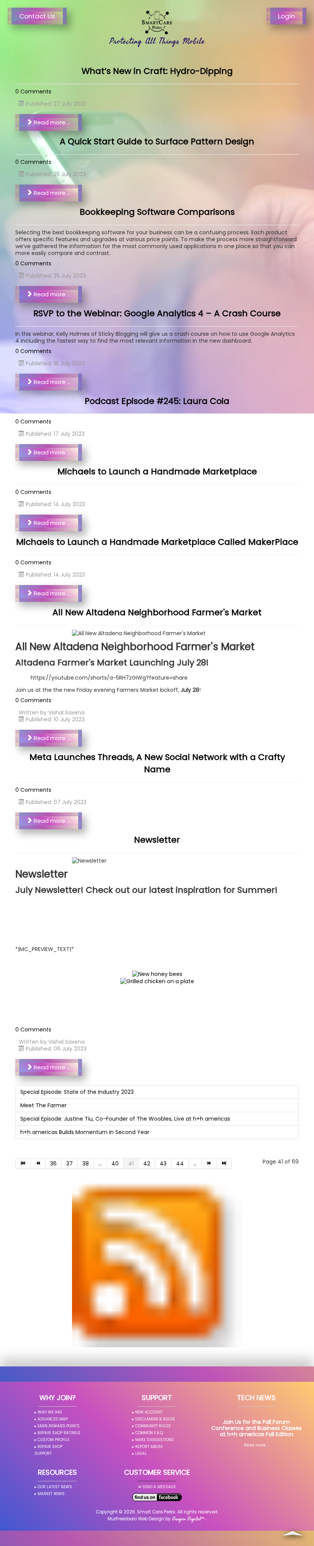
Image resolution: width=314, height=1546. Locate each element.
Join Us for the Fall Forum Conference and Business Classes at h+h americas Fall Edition (256, 1428)
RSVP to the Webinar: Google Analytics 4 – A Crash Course (157, 313)
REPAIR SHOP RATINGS (59, 1432)
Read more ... (51, 122)
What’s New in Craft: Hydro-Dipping (157, 71)
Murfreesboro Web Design (136, 1519)
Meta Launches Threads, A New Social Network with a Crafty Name (157, 763)
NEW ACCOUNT (149, 1412)
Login (286, 16)
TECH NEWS (256, 1397)
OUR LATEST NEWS (55, 1486)
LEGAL (141, 1453)
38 (85, 1163)
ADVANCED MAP (53, 1419)
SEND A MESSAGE (159, 1486)
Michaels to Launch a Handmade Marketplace (157, 471)
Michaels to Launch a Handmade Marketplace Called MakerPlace (157, 542)
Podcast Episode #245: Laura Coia (157, 401)
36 (53, 1163)
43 (163, 1163)
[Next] (209, 1163)
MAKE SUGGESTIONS (154, 1439)
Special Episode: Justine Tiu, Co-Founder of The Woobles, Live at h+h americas (125, 1119)
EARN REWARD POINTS (59, 1425)
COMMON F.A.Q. (149, 1432)
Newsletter (157, 840)
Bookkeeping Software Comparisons (157, 212)
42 (146, 1163)
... (100, 1163)
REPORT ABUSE (149, 1446)
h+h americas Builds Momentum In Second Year (84, 1132)
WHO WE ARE (50, 1412)
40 (115, 1163)
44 (180, 1163)
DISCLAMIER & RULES (155, 1419)
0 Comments (33, 91)
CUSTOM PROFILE (53, 1439)
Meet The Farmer (43, 1105)
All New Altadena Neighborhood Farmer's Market (157, 612)
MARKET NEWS (51, 1493)
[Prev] (38, 1163)
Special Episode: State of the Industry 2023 (77, 1092)
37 (69, 1163)
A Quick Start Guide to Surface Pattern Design (157, 141)
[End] (224, 1163)
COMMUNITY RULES (153, 1425)
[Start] (23, 1163)
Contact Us (37, 16)
